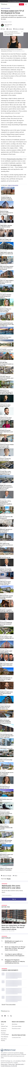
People (9, 878)
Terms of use (11, 1064)
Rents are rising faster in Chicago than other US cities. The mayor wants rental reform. (13, 927)
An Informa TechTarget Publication (14, 1)
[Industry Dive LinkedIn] (2, 1015)
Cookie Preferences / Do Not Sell (9, 1066)
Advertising (14, 1024)
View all (3, 1004)
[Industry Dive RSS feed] (11, 1015)
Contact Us (3, 1028)
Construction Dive (16, 1037)
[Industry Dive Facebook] (5, 1015)
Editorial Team (4, 1026)
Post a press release (10, 1004)
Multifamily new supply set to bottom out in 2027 (14, 941)
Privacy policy (4, 1064)
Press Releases (4, 1036)
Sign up (21, 4)
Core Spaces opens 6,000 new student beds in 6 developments (14, 954)
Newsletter (3, 1030)
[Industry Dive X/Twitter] (8, 1015)
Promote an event (16, 1028)
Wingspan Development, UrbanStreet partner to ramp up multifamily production (15, 961)
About (2, 1024)
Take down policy (19, 1064)
